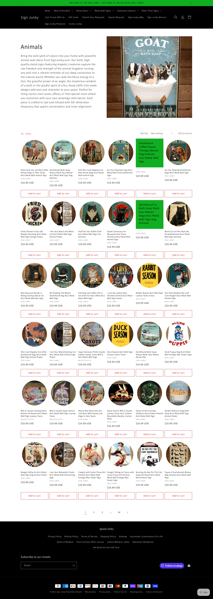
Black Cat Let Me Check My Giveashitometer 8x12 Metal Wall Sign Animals (177, 234)
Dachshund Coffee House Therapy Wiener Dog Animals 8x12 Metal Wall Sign (149, 152)
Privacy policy (105, 592)
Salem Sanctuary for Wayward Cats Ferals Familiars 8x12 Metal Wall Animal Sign (118, 235)
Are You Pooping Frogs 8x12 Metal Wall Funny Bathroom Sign (120, 173)
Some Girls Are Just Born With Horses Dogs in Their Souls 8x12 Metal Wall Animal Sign (34, 173)
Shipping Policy (108, 536)
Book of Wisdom (65, 541)
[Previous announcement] (21, 3)
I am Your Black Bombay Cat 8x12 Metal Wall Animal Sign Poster (63, 355)
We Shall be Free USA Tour (106, 547)
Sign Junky (61, 592)
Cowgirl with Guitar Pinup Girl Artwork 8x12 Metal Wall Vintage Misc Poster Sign (92, 475)
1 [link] (85, 512)
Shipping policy (136, 592)
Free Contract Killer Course (90, 541)
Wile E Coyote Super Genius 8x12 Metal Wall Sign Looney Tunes (63, 413)
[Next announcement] (191, 3)
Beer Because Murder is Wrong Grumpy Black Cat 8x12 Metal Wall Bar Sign (32, 296)
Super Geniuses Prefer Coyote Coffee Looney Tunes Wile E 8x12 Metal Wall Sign (91, 355)
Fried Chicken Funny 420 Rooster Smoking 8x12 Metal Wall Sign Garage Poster (34, 234)
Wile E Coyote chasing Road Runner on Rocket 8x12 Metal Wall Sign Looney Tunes (34, 413)
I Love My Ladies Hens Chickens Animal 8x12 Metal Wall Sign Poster (120, 296)
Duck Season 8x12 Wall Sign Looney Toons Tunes (120, 353)
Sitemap (123, 536)
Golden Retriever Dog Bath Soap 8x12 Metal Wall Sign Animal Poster (177, 413)
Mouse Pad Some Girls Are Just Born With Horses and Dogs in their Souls (90, 413)
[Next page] (127, 512)
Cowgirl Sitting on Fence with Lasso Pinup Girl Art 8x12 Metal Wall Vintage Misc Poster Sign (120, 476)
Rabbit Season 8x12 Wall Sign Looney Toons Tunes (149, 294)
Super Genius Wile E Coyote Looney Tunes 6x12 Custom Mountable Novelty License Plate (119, 415)
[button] (63, 10)
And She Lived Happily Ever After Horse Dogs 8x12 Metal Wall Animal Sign (91, 173)
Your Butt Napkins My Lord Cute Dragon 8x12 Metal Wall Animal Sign (178, 296)
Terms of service (120, 592)
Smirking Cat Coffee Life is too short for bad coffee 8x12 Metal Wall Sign (91, 296)
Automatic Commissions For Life (146, 536)
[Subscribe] (73, 565)
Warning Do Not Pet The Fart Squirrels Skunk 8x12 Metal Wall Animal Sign (149, 475)
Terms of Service (89, 536)
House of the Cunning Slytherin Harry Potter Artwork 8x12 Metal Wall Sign (149, 413)
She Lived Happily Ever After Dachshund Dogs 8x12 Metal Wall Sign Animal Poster (34, 355)
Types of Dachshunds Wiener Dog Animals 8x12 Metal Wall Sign (178, 475)
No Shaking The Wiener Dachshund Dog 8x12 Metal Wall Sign (62, 296)
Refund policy (90, 592)
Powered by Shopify (74, 592)
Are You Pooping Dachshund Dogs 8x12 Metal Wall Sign (178, 171)
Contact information (154, 592)
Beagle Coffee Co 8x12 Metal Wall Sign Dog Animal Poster (34, 473)
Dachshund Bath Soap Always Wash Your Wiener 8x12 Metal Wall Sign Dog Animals (61, 174)
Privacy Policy (54, 536)
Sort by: (144, 133)
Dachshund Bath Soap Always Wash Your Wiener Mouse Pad (147, 355)
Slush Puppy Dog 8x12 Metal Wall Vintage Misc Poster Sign (178, 353)
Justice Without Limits (118, 541)
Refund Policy (71, 536)
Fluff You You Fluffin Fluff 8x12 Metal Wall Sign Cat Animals (89, 234)
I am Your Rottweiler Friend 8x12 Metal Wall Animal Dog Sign (62, 475)
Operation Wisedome (143, 541)
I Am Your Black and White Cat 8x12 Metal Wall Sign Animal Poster (62, 234)
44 (119, 512)
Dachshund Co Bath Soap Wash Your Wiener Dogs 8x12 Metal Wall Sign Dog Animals (149, 214)
